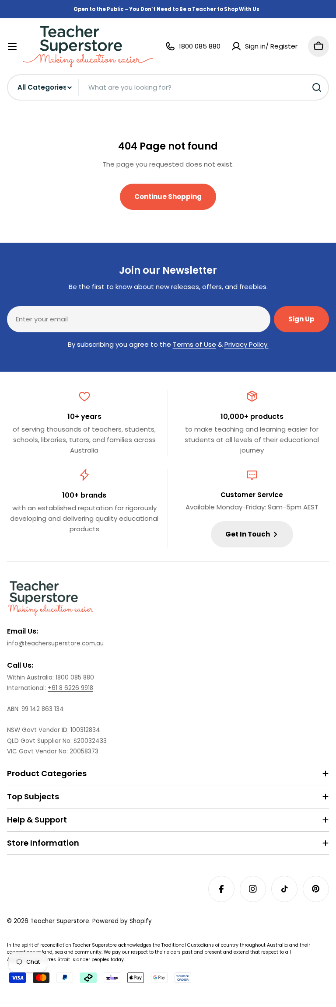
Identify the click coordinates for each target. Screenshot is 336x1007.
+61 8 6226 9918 (70, 688)
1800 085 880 (75, 677)
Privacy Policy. (246, 344)
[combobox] (168, 87)
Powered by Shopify (122, 921)
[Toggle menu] (12, 46)
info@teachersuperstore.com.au (55, 643)
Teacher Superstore (59, 921)
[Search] (317, 87)
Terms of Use (194, 344)
